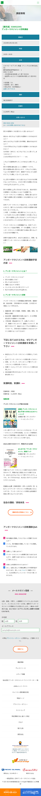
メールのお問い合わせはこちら (14, 125)
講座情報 (20, 662)
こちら (23, 570)
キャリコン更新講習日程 (20, 692)
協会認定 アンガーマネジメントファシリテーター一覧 (20, 680)
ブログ (20, 722)
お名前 (4, 617)
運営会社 (20, 734)
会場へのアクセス (9, 89)
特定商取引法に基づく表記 (20, 716)
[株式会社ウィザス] (20, 758)
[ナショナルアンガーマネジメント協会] (20, 741)
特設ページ (20, 698)
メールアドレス (7, 626)
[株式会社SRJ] (29, 768)
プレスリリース (20, 668)
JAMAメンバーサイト (20, 686)
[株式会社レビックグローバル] (11, 768)
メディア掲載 (20, 674)
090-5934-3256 (8, 123)
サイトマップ (20, 710)
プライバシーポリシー (14, 638)
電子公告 (20, 728)
